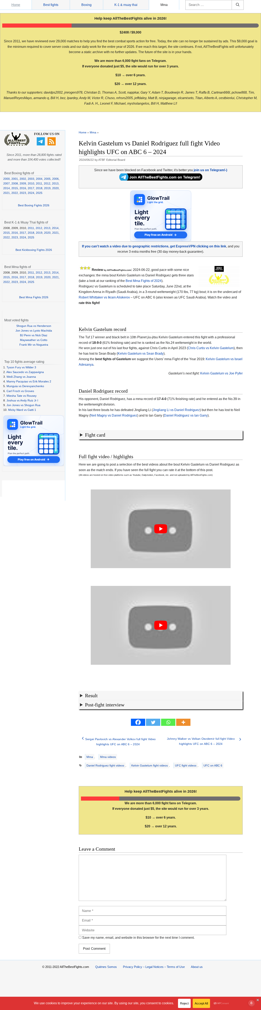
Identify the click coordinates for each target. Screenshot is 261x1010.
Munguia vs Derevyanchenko (25, 386)
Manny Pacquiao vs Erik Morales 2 (29, 381)
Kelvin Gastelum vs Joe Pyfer (221, 373)
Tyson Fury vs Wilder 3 (21, 367)
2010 (31, 183)
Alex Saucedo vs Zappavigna (25, 372)
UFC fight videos (185, 765)
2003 (31, 178)
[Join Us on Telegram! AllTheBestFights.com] (160, 179)
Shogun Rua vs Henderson (33, 325)
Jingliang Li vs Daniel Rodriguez (176, 410)
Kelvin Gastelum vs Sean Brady (141, 353)
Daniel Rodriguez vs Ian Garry (186, 415)
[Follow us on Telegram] (41, 144)
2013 (55, 183)
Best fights (50, 5)
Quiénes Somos (106, 967)
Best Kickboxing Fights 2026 (33, 249)
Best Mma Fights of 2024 (143, 281)
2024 (31, 192)
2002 (23, 178)
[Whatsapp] (168, 722)
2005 (47, 178)
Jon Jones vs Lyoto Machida (33, 330)
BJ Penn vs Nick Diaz (33, 335)
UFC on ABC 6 (212, 765)
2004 (39, 178)
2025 (39, 192)
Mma (164, 5)
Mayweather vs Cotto (33, 340)
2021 (6, 192)
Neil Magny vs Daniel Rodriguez (113, 415)
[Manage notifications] (251, 1003)
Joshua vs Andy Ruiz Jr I (22, 400)
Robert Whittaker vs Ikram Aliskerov (104, 297)
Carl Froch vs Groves (20, 391)
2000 (6, 178)
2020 (55, 188)
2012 (47, 183)
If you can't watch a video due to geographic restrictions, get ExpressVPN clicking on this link (154, 246)
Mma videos (108, 757)
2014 (6, 188)
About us (197, 967)
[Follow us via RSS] (52, 144)
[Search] (238, 5)
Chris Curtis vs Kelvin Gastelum (211, 348)
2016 (23, 188)
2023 (23, 192)
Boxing (86, 5)
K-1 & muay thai (125, 5)
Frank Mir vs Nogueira (33, 344)
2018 (39, 188)
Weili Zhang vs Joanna (21, 376)
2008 (14, 183)
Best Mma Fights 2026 (33, 297)
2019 (47, 188)
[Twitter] (153, 722)
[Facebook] (138, 722)
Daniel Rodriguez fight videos (105, 765)
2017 (31, 188)
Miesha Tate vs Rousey (21, 395)
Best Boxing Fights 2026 (33, 205)
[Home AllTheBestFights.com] (17, 144)
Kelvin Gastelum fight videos (149, 765)
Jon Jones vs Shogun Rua (23, 405)
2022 (14, 192)
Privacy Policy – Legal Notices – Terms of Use (154, 967)
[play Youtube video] (161, 528)
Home (15, 5)
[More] (183, 722)
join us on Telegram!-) (210, 170)
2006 (55, 178)
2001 (14, 178)
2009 (23, 183)
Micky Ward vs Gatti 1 (22, 409)
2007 (6, 183)
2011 (39, 183)
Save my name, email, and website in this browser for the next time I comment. (138, 937)
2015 (14, 188)
